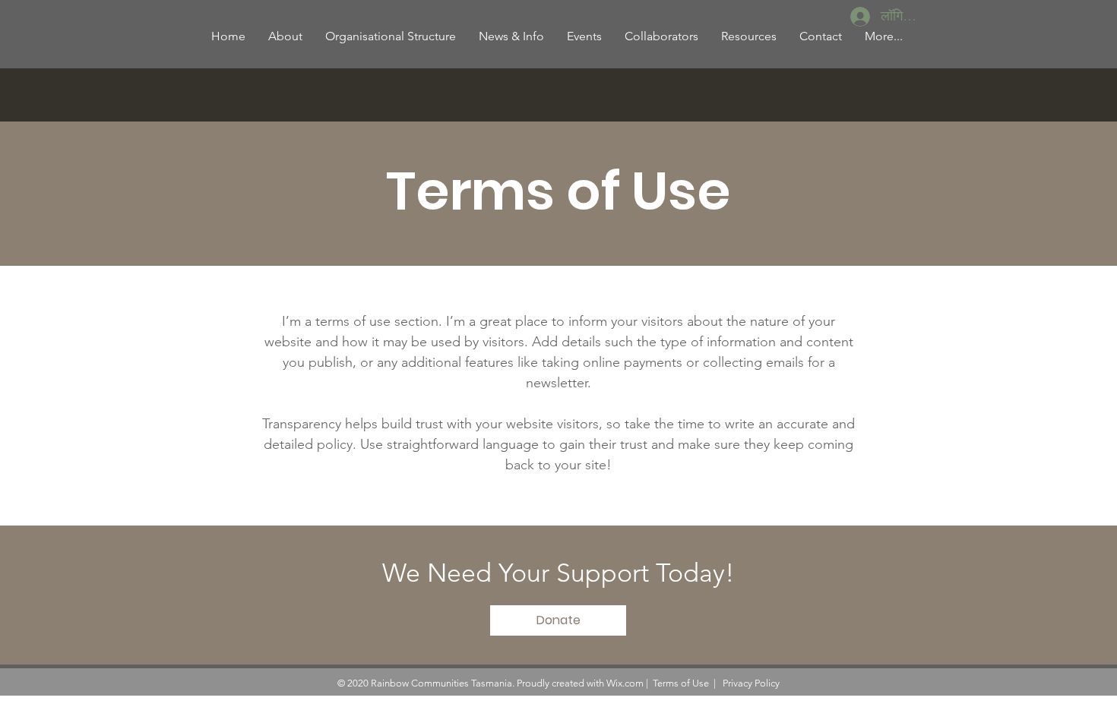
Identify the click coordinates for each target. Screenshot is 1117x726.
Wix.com (625, 683)
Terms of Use (681, 683)
